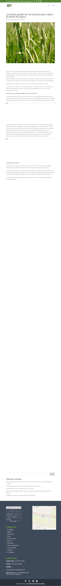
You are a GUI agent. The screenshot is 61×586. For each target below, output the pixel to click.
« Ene (11, 521)
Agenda (9, 532)
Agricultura (17, 19)
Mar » (15, 521)
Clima (9, 536)
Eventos (9, 541)
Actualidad (10, 529)
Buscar (52, 474)
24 (16, 517)
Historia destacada (13, 545)
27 (7, 519)
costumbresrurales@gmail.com (15, 570)
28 (9, 519)
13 (7, 514)
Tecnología (10, 552)
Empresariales (11, 538)
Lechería (23, 19)
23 (13, 517)
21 (9, 517)
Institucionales (11, 548)
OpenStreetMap (51, 529)
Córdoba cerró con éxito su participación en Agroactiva (20, 495)
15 (11, 514)
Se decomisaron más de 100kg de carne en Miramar (20, 488)
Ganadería (10, 543)
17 (16, 514)
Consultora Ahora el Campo (36, 584)
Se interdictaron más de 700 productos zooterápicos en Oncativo (23, 486)
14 (9, 514)
